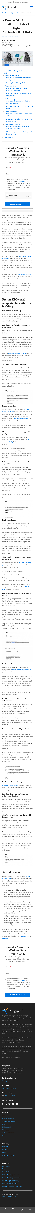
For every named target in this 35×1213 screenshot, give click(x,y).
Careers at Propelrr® (8, 1155)
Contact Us (30, 1211)
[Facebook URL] (2, 1104)
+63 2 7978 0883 (10, 1095)
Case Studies (6, 1166)
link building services (24, 274)
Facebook (24, 936)
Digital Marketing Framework (11, 1178)
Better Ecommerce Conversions (12, 1186)
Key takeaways (8, 137)
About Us (5, 1146)
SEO (17, 13)
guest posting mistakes (21, 418)
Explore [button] (13, 1211)
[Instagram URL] (9, 1104)
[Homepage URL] (10, 7)
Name (8, 168)
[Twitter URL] (6, 1104)
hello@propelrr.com (8, 1081)
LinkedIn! (5, 938)
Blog (11, 13)
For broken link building (12, 124)
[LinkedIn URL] (13, 1104)
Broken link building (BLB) (10, 785)
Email (8, 174)
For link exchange (10, 99)
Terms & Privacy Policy (9, 1197)
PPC (3, 1124)
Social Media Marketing (9, 1121)
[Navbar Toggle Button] (31, 7)
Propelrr (4, 13)
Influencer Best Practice (9, 1183)
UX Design (5, 1130)
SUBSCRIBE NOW (16, 204)
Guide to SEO (6, 1172)
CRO (3, 1136)
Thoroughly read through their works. (18, 83)
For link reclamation (11, 111)
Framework (5, 1149)
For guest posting (10, 86)
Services (5, 1211)
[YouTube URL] (17, 1104)
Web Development (8, 1133)
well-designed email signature (17, 353)
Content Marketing (11, 37)
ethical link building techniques (21, 669)
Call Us (21, 1211)
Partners (4, 1152)
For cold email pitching (12, 75)
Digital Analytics (7, 1127)
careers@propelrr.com (9, 1088)
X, (28, 936)
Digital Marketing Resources (11, 1175)
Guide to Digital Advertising (10, 1181)
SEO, (3, 37)
